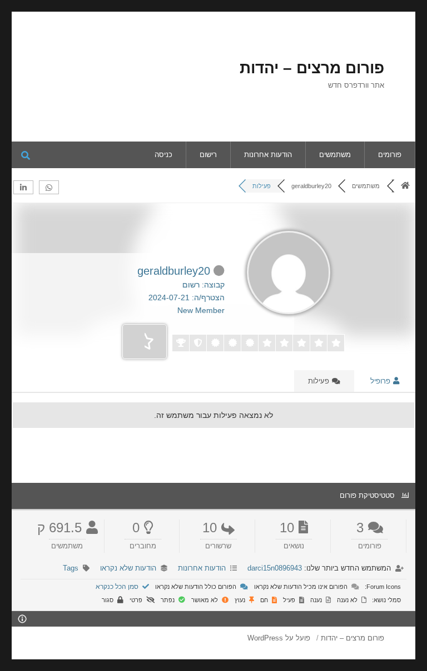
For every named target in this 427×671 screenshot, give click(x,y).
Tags (70, 568)
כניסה (163, 154)
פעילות (319, 381)
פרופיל (381, 381)
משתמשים (335, 154)
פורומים (389, 154)
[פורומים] (405, 186)
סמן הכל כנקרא (118, 587)
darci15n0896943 (274, 568)
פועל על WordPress (278, 638)
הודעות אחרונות (268, 154)
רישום (208, 154)
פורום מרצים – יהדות (312, 68)
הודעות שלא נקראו (128, 568)
